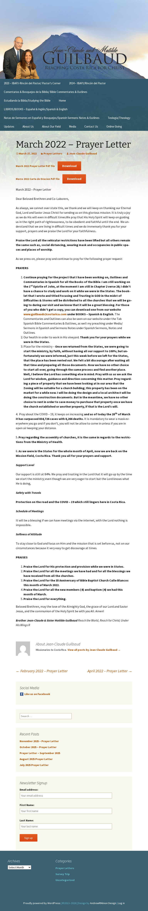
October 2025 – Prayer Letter (38, 747)
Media (72, 126)
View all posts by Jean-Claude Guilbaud (94, 650)
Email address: (29, 789)
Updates (9, 126)
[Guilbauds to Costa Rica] (74, 58)
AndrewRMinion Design (103, 903)
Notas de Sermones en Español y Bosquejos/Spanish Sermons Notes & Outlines (51, 118)
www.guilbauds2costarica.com (45, 314)
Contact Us (91, 126)
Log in (121, 903)
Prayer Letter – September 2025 (40, 753)
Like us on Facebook (37, 694)
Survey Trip (63, 874)
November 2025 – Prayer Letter (39, 741)
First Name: (27, 805)
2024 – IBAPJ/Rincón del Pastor (87, 83)
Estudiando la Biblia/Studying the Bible (27, 100)
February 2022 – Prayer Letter (42, 670)
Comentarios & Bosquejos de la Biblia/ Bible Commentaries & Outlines (45, 92)
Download (69, 166)
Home (62, 100)
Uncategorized (65, 880)
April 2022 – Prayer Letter (109, 670)
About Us (28, 126)
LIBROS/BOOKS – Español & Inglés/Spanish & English (35, 109)
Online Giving (114, 126)
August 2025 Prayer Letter (36, 759)
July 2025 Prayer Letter (34, 765)
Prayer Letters (53, 153)
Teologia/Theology (119, 118)
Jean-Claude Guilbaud (83, 153)
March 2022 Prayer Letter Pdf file (35, 166)
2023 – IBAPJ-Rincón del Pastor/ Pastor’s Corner (32, 83)
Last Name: (27, 820)
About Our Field (51, 126)
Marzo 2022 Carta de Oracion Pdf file (38, 178)
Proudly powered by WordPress (41, 903)
